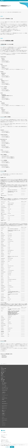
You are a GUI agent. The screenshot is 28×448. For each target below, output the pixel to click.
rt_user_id (18, 313)
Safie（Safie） (3, 430)
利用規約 (3, 59)
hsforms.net (2, 300)
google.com (2, 282)
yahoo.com (2, 264)
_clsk (12, 314)
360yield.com (2, 241)
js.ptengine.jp (2, 317)
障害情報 (3, 399)
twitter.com (2, 270)
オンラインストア (4, 405)
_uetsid (19, 230)
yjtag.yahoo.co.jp (3, 235)
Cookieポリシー (12, 445)
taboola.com (2, 256)
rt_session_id (17, 311)
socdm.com (2, 273)
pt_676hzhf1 (9, 312)
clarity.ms (2, 334)
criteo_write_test (10, 313)
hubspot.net (2, 288)
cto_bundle (9, 230)
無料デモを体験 (3, 379)
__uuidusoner (14, 314)
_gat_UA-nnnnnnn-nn (14, 313)
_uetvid (15, 312)
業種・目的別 (2, 372)
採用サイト (3, 410)
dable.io (2, 232)
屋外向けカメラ (4, 408)
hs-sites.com (2, 218)
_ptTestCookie (9, 309)
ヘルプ (3, 396)
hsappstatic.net (2, 210)
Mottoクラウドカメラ (4, 418)
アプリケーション (3, 376)
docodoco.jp (2, 329)
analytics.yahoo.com (3, 297)
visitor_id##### (15, 230)
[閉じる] (27, 445)
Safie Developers (4, 403)
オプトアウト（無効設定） (5, 84)
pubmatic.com (2, 250)
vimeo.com (2, 215)
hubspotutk (9, 204)
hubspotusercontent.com (3, 207)
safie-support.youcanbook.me (3, 195)
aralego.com (2, 320)
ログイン (3, 393)
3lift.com (2, 276)
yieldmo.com (2, 253)
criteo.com (2, 238)
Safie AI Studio (4, 401)
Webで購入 (3, 384)
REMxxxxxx (12, 204)
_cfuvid (16, 191)
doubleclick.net (2, 285)
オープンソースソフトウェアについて (5, 442)
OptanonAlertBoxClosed (10, 191)
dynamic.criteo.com (3, 323)
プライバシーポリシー (5, 68)
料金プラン (2, 375)
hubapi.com (2, 244)
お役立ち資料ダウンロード (5, 387)
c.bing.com (2, 326)
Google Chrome (4, 356)
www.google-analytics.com (2, 331)
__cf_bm (14, 191)
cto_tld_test (12, 312)
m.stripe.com (2, 193)
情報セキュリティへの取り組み (4, 441)
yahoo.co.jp (2, 267)
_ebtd (16, 312)
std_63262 (9, 311)
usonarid (13, 311)
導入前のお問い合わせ (4, 390)
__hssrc (15, 311)
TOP (1, 1)
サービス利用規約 (3, 437)
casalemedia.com (3, 258)
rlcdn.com (2, 247)
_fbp (17, 230)
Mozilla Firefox (4, 357)
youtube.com (2, 291)
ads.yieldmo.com (3, 261)
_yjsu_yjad (12, 230)
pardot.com (2, 279)
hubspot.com (2, 233)
